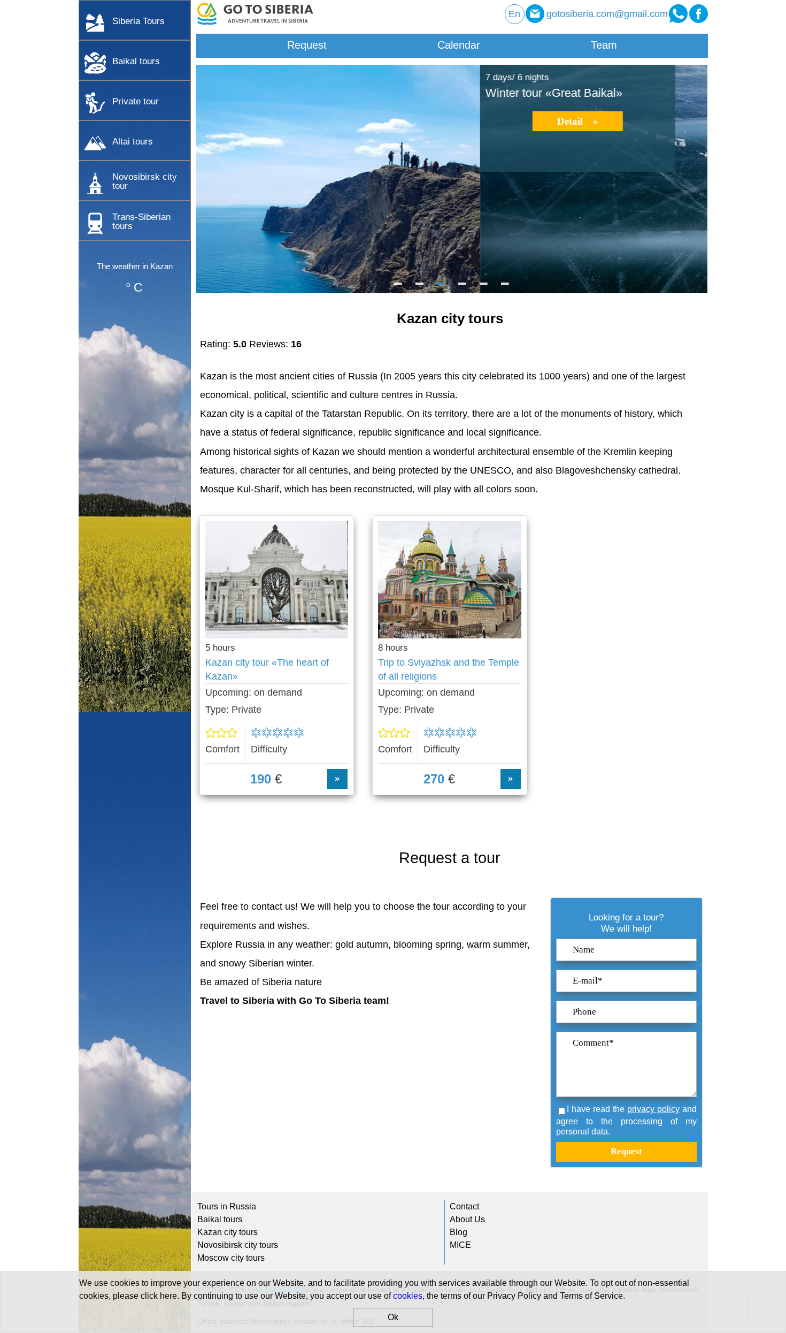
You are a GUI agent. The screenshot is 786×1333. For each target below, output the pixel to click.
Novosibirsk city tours (237, 1245)
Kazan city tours (227, 1232)
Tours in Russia (226, 1206)
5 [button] (484, 288)
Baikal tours (136, 61)
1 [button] (398, 288)
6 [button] (505, 288)
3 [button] (441, 288)
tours (141, 221)
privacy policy (653, 1109)
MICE (460, 1245)
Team (604, 45)
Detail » (293, 121)
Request (307, 45)
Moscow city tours (231, 1257)
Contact (464, 1206)
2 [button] (419, 288)
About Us (467, 1219)
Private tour (135, 101)
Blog (458, 1232)
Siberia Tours (138, 21)
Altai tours (132, 141)
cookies (407, 1295)
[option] (451, 179)
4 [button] (462, 288)
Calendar (458, 45)
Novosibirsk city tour (144, 181)
